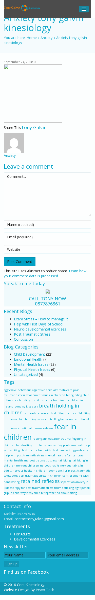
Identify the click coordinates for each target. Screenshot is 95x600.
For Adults (22, 534)
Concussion (23, 339)
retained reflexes (40, 481)
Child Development (29, 354)
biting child (81, 395)
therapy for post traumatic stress (31, 488)
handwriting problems (31, 445)
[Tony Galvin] (22, 8)
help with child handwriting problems (63, 450)
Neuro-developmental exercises (40, 329)
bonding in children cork (35, 400)
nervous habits (49, 465)
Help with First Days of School (38, 324)
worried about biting (63, 493)
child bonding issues (31, 419)
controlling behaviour (59, 419)
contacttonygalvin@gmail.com (39, 518)
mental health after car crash (65, 455)
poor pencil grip (59, 470)
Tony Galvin (34, 127)
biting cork (11, 400)
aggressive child (42, 390)
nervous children (27, 465)
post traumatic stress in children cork (43, 475)
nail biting (64, 460)
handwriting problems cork (65, 445)
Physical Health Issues (32, 369)
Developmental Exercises (34, 539)
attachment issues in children (45, 395)
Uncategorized (26, 374)
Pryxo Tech (45, 589)
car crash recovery (36, 413)
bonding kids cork (26, 406)
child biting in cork (61, 413)
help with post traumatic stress (24, 455)
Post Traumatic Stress (32, 334)
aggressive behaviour (17, 390)
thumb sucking (64, 488)
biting (69, 395)
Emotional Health (28, 359)
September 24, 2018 (18, 62)
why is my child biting (34, 493)
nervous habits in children (30, 470)
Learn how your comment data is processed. (45, 273)
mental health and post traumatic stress (30, 460)
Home (32, 37)
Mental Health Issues (31, 364)
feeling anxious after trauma (52, 438)
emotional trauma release (35, 428)
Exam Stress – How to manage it (41, 319)
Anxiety (46, 37)
